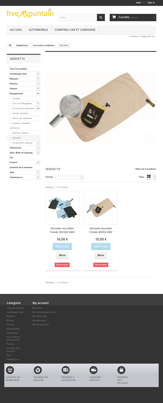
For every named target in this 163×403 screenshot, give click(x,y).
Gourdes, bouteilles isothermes (20, 125)
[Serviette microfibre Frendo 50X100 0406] (62, 207)
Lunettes (16, 98)
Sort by (49, 177)
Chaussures (15, 148)
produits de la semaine (21, 167)
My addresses (39, 320)
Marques (14, 79)
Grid (149, 179)
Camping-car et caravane (75, 30)
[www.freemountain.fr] (30, 13)
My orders (37, 308)
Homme (13, 83)
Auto (12, 172)
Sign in (151, 2)
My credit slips (39, 316)
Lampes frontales (20, 113)
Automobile (38, 30)
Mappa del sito (148, 36)
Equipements (16, 93)
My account (40, 303)
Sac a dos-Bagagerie (22, 103)
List (154, 179)
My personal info (40, 324)
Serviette (16, 138)
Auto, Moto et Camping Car (21, 155)
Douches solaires (20, 133)
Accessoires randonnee (23, 108)
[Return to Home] (10, 46)
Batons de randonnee (22, 118)
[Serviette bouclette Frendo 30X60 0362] (100, 207)
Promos (14, 162)
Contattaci (133, 36)
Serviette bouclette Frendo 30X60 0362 (100, 230)
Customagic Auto (18, 74)
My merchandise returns (44, 312)
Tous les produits (18, 69)
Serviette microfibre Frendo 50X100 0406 (62, 230)
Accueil (16, 30)
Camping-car (16, 177)
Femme (13, 88)
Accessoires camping (22, 143)
